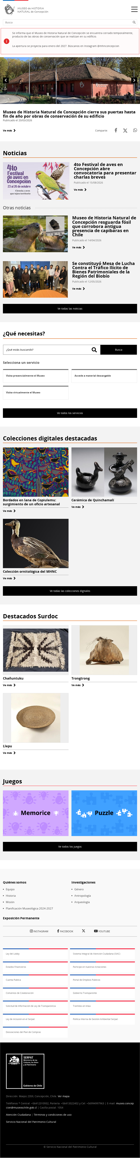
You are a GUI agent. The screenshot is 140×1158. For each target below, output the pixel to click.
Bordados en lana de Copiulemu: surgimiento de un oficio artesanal (31, 502)
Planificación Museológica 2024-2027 (29, 908)
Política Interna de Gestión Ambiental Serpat (95, 1019)
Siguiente (134, 80)
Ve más (9, 130)
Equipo (10, 889)
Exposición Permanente (21, 918)
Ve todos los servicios (70, 413)
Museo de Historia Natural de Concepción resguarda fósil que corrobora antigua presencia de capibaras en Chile (104, 226)
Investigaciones (83, 882)
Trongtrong (80, 678)
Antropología (82, 895)
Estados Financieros (16, 967)
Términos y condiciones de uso (52, 1114)
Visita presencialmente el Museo (25, 375)
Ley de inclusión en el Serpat (20, 1019)
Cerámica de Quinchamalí (92, 500)
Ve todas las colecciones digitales (70, 591)
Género (79, 889)
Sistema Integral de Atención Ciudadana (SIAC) (96, 953)
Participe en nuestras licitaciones (89, 967)
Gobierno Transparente (85, 993)
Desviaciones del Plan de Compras (23, 1032)
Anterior (6, 80)
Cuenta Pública (13, 979)
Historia (11, 895)
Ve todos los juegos (70, 846)
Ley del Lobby (13, 953)
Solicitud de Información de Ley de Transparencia (31, 1006)
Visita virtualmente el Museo (23, 392)
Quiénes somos (14, 882)
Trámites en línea (82, 1006)
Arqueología (82, 902)
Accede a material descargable (93, 375)
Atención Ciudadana (18, 1114)
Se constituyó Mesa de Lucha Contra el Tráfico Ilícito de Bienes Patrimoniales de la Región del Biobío (103, 269)
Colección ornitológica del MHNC (30, 571)
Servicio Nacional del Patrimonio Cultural (31, 1121)
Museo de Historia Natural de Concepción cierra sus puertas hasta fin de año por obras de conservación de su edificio (69, 114)
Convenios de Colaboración (20, 993)
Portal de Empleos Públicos (86, 979)
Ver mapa (63, 1096)
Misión (10, 902)
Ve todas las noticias (70, 308)
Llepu (7, 746)
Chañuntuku (13, 678)
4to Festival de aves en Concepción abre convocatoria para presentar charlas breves (105, 170)
